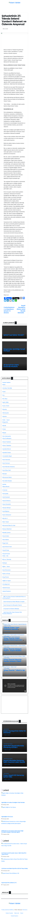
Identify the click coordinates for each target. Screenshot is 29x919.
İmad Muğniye (5, 511)
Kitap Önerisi (5, 577)
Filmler (4, 429)
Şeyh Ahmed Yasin (7, 546)
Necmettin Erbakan (7, 480)
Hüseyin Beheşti (6, 507)
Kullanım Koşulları (9, 913)
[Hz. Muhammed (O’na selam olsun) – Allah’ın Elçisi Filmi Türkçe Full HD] (14, 847)
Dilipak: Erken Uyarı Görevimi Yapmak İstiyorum (11, 629)
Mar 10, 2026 (7, 749)
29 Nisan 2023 (6, 804)
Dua (3, 395)
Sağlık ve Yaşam (6, 580)
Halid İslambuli (6, 497)
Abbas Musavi (5, 486)
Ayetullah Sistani (6, 452)
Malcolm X (5, 518)
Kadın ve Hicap (6, 573)
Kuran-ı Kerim (5, 405)
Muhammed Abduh (7, 477)
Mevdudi (4, 473)
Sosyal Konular (6, 553)
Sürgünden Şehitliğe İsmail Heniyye (14, 350)
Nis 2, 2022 (7, 674)
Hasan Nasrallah (6, 504)
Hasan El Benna (6, 500)
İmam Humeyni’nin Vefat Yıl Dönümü (14, 732)
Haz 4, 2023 (7, 631)
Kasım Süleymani (6, 514)
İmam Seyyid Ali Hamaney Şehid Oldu (13, 776)
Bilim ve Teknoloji (6, 559)
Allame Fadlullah (6, 441)
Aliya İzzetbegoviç (6, 438)
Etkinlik (4, 425)
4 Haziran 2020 (6, 834)
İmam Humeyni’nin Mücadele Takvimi (13, 605)
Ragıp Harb (5, 543)
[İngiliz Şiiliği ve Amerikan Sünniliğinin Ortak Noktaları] (14, 796)
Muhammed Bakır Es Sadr (8, 525)
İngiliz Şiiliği (5, 402)
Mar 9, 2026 (7, 764)
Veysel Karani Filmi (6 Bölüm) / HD (9, 882)
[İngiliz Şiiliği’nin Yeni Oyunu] (14, 810)
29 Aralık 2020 (6, 818)
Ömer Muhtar (5, 539)
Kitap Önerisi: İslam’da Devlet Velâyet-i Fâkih (12, 660)
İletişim (21, 913)
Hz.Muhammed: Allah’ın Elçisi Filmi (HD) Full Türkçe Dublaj (14, 868)
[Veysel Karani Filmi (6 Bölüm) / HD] (14, 876)
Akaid (3, 384)
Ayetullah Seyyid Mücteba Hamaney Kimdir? (13, 746)
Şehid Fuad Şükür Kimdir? (13, 335)
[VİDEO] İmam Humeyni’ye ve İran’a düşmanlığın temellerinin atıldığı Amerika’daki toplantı (12, 831)
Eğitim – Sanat (6, 566)
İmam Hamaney (6, 459)
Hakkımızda (16, 913)
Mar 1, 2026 (7, 779)
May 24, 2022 (8, 663)
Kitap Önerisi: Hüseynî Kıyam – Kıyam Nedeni (12, 649)
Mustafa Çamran (6, 532)
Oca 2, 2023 (7, 642)
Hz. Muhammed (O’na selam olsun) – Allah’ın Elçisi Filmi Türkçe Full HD (13, 853)
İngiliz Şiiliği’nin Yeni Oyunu (7, 816)
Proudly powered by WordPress (8, 909)
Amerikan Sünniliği (7, 388)
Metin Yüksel (5, 521)
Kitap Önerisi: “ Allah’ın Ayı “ (14, 671)
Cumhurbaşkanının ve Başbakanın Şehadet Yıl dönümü (9, 310)
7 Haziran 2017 (6, 884)
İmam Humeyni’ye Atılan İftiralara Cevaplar (14, 601)
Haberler (4, 416)
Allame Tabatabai (6, 445)
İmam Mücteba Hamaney (8, 466)
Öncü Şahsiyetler (6, 436)
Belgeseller (5, 422)
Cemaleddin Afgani (7, 456)
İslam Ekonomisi (6, 570)
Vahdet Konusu (6, 587)
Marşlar (4, 432)
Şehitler (4, 484)
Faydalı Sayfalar (6, 382)
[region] (14, 704)
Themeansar (24, 909)
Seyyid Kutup (5, 550)
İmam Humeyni (6, 463)
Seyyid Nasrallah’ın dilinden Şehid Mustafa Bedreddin (21, 309)
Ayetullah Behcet (6, 449)
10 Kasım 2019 (6, 856)
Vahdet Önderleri (6, 591)
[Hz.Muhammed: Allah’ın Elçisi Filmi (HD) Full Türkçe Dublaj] (14, 862)
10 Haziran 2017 (6, 870)
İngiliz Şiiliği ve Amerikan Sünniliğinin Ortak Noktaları (13, 802)
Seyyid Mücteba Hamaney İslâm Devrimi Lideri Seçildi (14, 761)
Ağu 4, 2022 (7, 652)
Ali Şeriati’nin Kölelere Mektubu (11, 608)
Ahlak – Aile (5, 555)
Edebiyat (4, 563)
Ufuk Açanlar (5, 412)
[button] (14, 708)
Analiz (4, 391)
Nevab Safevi (5, 536)
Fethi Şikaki (5, 493)
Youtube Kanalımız (14, 915)
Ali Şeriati (4, 490)
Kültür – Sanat (5, 420)
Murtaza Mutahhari (7, 529)
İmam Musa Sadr (6, 470)
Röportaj (4, 409)
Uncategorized (6, 584)
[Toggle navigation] (15, 7)
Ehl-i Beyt (4, 398)
